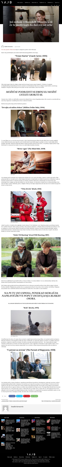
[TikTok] (59, 5)
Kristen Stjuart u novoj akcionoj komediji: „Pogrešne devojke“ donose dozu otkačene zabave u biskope (41, 438)
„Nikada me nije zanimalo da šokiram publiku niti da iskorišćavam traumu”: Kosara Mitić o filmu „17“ (10, 429)
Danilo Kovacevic (17, 406)
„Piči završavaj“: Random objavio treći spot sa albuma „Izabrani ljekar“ (55, 428)
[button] (51, 5)
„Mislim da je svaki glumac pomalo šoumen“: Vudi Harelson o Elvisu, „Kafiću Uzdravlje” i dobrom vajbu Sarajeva (10, 437)
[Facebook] (55, 5)
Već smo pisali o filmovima (8, 49)
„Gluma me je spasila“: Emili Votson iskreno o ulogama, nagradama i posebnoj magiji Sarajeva (10, 422)
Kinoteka (31, 17)
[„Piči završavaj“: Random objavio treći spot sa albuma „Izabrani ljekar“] (48, 428)
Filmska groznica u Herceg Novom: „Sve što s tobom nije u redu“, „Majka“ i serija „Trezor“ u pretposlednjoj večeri (40, 430)
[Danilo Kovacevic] (6, 408)
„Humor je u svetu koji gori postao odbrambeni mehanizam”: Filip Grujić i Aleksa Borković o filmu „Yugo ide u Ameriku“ (10, 445)
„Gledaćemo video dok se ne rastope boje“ (14, 401)
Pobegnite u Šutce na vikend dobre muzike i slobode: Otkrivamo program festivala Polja (56, 422)
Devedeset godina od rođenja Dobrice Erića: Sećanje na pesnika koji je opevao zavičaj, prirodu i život (25, 441)
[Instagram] (57, 5)
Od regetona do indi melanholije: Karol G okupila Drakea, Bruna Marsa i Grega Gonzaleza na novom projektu (56, 435)
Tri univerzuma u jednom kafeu (51, 401)
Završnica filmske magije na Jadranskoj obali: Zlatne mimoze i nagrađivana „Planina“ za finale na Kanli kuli (40, 422)
